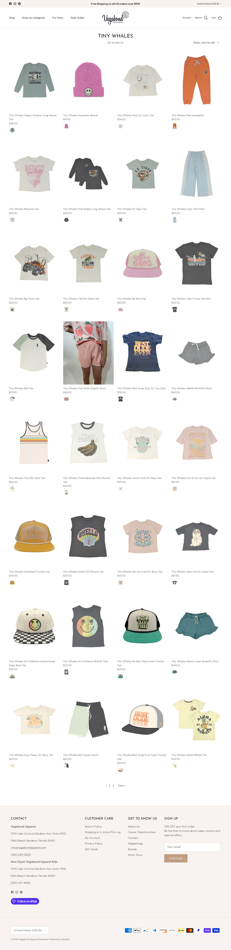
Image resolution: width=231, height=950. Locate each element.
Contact (133, 838)
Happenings (135, 843)
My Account (92, 838)
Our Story (57, 17)
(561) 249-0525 (21, 855)
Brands (132, 849)
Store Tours (135, 855)
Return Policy (93, 826)
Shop (12, 17)
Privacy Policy (94, 843)
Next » (122, 785)
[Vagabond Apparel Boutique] (115, 18)
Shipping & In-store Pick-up (103, 832)
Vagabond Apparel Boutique (33, 939)
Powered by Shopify (59, 939)
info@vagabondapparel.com (28, 847)
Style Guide (77, 17)
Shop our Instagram (33, 17)
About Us (134, 826)
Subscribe (176, 858)
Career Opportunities (142, 832)
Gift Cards (91, 849)
